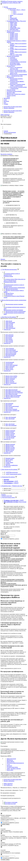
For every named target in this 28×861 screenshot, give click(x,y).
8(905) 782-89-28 (5, 114)
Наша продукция (11, 758)
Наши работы (10, 761)
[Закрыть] (1, 4)
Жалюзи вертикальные (10, 132)
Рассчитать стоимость (6, 154)
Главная (6, 131)
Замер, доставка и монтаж (14, 768)
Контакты (9, 765)
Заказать (3, 259)
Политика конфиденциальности (15, 763)
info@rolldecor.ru (8, 785)
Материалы (10, 760)
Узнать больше (22, 501)
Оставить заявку (5, 537)
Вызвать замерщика (9, 108)
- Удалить (3, 494)
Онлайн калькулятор (12, 767)
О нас (8, 764)
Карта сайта (10, 770)
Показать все (7, 329)
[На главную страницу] (14, 2)
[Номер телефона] (8, 535)
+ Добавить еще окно (6, 496)
